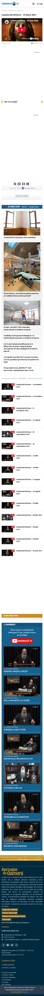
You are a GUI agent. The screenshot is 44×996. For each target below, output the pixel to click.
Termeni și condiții (9, 967)
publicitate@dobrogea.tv (31, 939)
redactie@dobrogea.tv (12, 939)
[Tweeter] (19, 184)
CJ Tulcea (5, 982)
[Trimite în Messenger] (23, 184)
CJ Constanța (6, 980)
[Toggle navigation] (33, 4)
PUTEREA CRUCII (13, 788)
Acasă (4, 11)
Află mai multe (16, 992)
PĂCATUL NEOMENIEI (15, 846)
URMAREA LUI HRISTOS (16, 817)
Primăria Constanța (9, 972)
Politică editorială (9, 913)
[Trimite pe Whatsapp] (27, 184)
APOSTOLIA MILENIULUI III (18, 758)
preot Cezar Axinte (22, 196)
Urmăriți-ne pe (22, 188)
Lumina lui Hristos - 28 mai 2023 (29, 551)
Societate (6, 919)
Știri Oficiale (6, 984)
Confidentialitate (8, 965)
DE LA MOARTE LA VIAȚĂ (16, 700)
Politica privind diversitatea (13, 916)
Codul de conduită (9, 910)
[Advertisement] (22, 76)
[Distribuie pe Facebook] (15, 184)
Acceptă (25, 992)
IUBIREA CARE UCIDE (15, 729)
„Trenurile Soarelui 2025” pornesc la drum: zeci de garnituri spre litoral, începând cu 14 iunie (21, 359)
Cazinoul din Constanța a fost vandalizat (20, 237)
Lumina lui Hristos (15, 11)
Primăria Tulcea (7, 975)
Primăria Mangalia (8, 977)
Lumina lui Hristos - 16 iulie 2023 (29, 515)
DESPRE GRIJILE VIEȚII (16, 671)
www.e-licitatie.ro (22, 923)
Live (41, 4)
